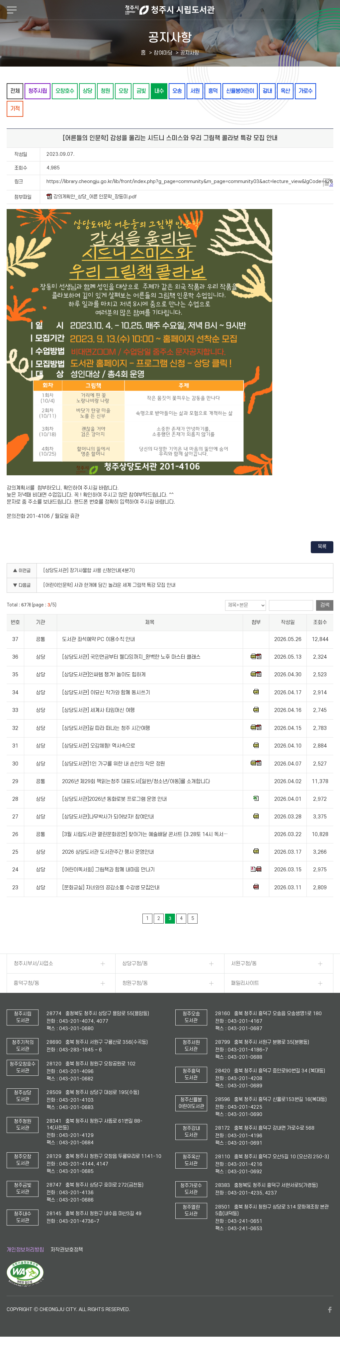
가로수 (305, 91)
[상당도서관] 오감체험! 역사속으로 (98, 746)
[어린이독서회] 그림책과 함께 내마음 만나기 (108, 870)
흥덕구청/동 (26, 983)
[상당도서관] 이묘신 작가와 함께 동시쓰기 (106, 693)
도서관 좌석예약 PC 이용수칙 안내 (98, 639)
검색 (324, 605)
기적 (15, 108)
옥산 (285, 91)
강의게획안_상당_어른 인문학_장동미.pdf (94, 197)
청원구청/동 (135, 983)
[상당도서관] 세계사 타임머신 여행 (98, 710)
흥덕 (212, 91)
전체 (15, 91)
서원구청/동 (244, 964)
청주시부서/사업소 (33, 964)
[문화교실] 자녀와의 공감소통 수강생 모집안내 (110, 888)
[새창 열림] (25, 1285)
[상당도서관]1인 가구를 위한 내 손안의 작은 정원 (113, 764)
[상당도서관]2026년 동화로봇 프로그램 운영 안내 (114, 799)
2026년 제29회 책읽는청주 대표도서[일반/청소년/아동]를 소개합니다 (136, 782)
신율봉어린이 (240, 91)
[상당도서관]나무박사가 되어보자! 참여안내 (108, 817)
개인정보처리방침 (25, 1250)
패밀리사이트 (245, 983)
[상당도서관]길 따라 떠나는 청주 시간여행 (106, 728)
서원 (195, 91)
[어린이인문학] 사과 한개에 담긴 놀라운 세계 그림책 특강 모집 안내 (109, 585)
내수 (159, 91)
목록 (322, 547)
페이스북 (330, 1309)
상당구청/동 (135, 964)
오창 (123, 91)
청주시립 (37, 91)
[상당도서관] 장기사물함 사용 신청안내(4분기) (89, 570)
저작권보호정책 (66, 1250)
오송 (177, 91)
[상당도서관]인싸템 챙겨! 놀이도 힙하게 (104, 675)
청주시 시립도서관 (170, 10)
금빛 (141, 91)
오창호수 (64, 91)
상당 (87, 91)
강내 (267, 91)
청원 (105, 91)
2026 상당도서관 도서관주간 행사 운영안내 (108, 852)
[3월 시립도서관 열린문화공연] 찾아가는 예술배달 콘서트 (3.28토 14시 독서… (145, 834)
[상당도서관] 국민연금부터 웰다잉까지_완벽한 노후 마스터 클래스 (131, 657)
